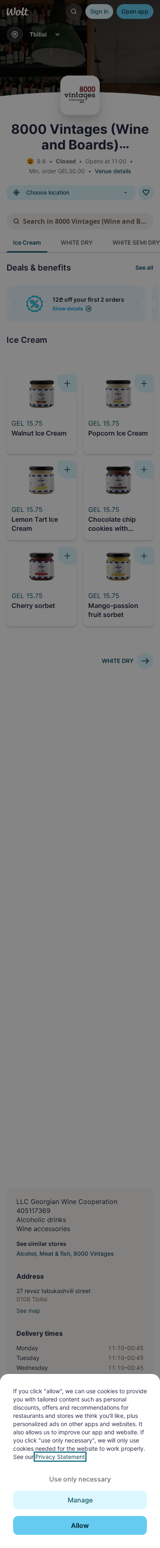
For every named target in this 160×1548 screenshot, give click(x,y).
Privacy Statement (60, 1456)
